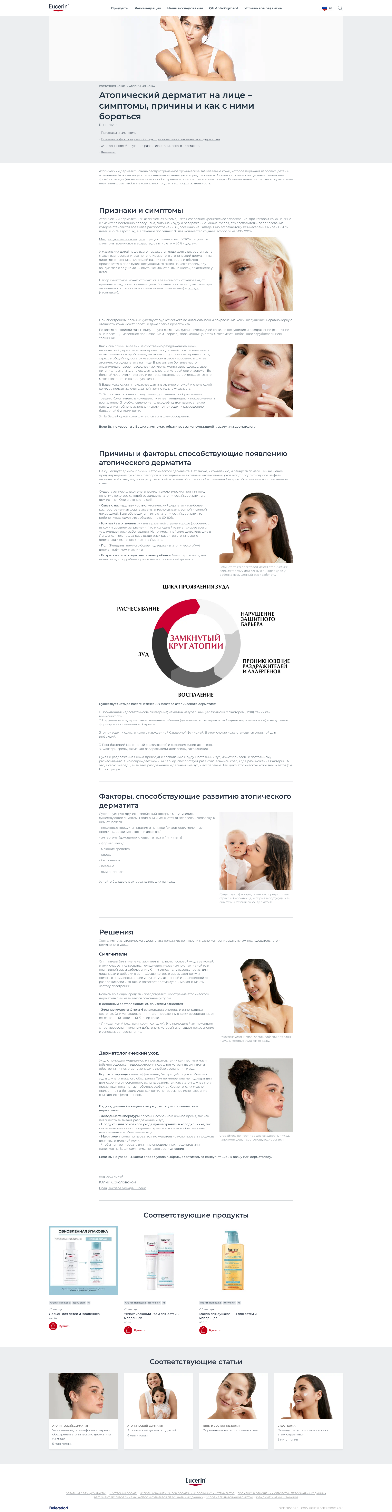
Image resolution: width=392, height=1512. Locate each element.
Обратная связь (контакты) (86, 1493)
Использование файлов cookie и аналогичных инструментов (187, 1493)
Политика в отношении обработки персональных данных (282, 1493)
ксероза (171, 334)
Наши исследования (185, 8)
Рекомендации (148, 8)
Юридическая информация (277, 1497)
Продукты (119, 8)
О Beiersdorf (288, 1508)
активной (194, 965)
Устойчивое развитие (263, 8)
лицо (172, 251)
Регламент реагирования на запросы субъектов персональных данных (148, 1497)
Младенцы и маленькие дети (122, 239)
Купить (64, 1326)
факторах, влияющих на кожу (151, 881)
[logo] (59, 8)
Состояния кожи (112, 86)
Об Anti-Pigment (223, 8)
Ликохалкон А (112, 1023)
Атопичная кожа (142, 86)
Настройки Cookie (123, 1493)
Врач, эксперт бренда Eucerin (122, 1188)
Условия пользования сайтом (229, 1497)
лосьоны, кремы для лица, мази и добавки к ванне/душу (153, 972)
